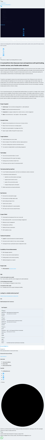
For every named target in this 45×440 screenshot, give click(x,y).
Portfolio (4, 12)
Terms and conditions (7, 362)
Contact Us (5, 17)
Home (4, 9)
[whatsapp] (1, 439)
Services (4, 16)
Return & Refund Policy (7, 365)
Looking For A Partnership (5, 4)
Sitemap (2, 382)
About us (4, 11)
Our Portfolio (3, 3)
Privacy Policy (5, 364)
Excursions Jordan (12, 268)
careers (4, 19)
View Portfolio (3, 356)
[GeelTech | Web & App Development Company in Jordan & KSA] (1, 1)
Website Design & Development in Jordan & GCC (9, 296)
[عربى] (1, 6)
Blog (3, 14)
